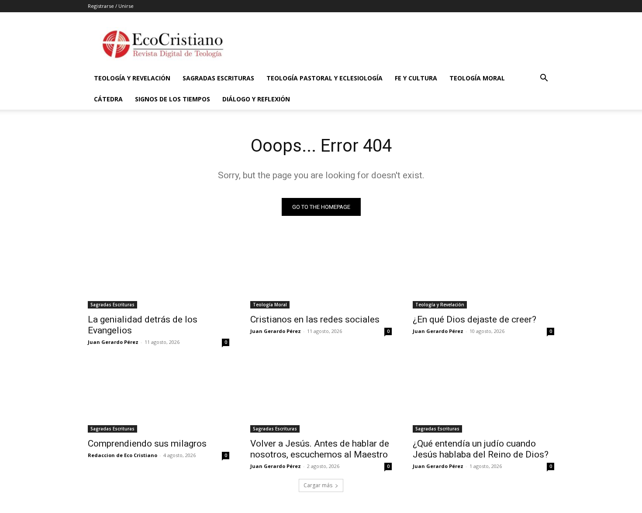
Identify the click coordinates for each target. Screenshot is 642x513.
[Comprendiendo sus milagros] (158, 397)
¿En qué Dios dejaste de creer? (474, 319)
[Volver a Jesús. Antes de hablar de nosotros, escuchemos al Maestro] (321, 397)
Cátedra (108, 99)
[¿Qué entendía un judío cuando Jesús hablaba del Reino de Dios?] (483, 397)
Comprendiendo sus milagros (147, 443)
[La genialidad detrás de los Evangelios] (158, 273)
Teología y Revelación (132, 78)
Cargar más (318, 485)
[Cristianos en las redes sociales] (321, 273)
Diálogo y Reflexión (256, 99)
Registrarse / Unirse (111, 6)
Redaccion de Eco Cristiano (122, 455)
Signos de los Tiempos (172, 99)
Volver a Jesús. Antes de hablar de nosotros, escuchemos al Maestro (319, 449)
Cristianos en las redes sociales (315, 319)
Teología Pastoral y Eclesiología (324, 78)
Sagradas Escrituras (218, 78)
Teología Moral (477, 78)
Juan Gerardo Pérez (113, 342)
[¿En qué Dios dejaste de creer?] (483, 273)
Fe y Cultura (416, 78)
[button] (543, 79)
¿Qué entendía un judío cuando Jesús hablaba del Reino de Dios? (481, 449)
